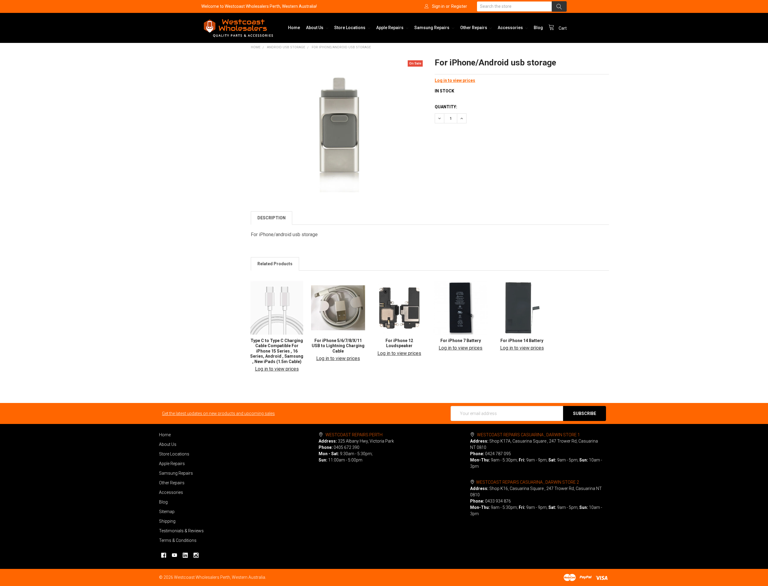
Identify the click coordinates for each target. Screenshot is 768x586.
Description (271, 217)
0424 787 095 (498, 453)
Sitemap (167, 511)
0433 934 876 (498, 501)
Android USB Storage (286, 47)
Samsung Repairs (432, 27)
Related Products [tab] (274, 263)
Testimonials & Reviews (181, 530)
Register (459, 6)
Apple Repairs (390, 27)
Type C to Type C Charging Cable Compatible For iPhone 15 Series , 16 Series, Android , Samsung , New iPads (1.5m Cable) (276, 351)
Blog (538, 27)
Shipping (167, 521)
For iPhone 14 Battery (521, 340)
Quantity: (446, 106)
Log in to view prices (455, 80)
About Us (315, 27)
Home (294, 27)
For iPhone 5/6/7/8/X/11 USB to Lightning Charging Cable (338, 345)
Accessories (511, 27)
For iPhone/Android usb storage (341, 47)
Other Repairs (474, 27)
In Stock (444, 91)
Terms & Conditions (177, 540)
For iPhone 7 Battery (460, 340)
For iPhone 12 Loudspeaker (399, 343)
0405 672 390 (346, 447)
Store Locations (350, 27)
